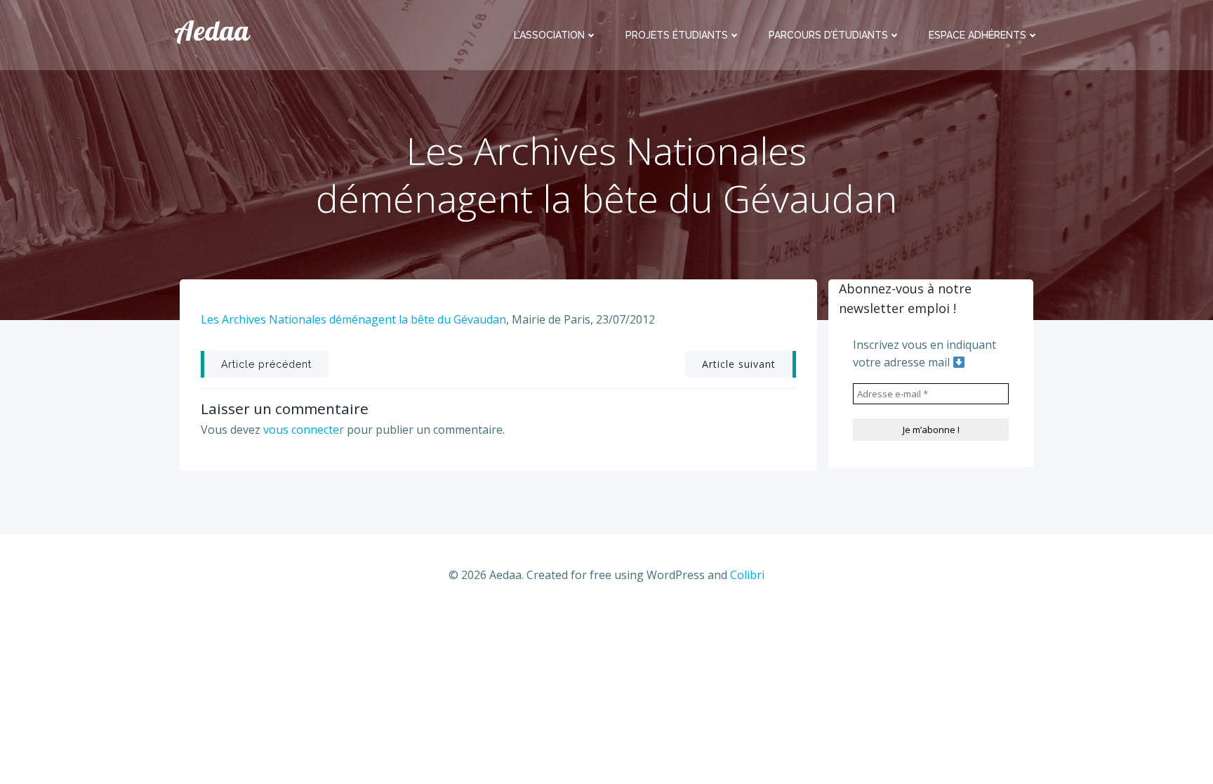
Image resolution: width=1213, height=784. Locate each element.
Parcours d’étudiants (828, 35)
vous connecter (303, 429)
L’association (549, 35)
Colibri (747, 575)
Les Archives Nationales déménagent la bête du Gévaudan (353, 319)
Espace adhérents (977, 35)
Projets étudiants (676, 35)
